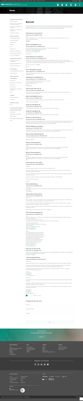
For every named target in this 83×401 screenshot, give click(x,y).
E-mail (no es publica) (30, 308)
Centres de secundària (31, 349)
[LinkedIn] (41, 364)
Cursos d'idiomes (13, 354)
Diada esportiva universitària (15, 114)
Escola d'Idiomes (13, 379)
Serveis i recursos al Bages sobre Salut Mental (16, 30)
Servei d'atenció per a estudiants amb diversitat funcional (16, 24)
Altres (11, 92)
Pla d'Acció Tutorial (13, 21)
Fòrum (25, 14)
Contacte (41, 336)
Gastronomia (12, 84)
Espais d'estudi (13, 42)
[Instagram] (38, 364)
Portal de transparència (62, 348)
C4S (22, 379)
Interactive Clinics (24, 376)
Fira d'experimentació (14, 97)
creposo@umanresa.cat (47, 28)
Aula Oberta (12, 99)
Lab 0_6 (11, 380)
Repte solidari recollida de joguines (16, 118)
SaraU (11, 120)
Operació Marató (13, 116)
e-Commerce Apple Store (15, 55)
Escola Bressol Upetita (14, 382)
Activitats (12, 95)
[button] (80, 4)
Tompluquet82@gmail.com (31, 229)
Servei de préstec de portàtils (15, 53)
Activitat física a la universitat (15, 58)
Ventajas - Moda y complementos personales (16, 89)
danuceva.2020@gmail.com (35, 51)
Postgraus (11, 351)
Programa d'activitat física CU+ (15, 63)
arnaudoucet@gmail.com (30, 275)
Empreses (28, 350)
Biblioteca (12, 44)
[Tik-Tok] (44, 364)
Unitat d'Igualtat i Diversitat (15, 38)
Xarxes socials (45, 350)
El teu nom (28, 304)
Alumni (28, 351)
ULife (11, 46)
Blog (43, 349)
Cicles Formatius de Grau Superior (16, 348)
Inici (10, 14)
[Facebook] (35, 364)
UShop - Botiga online (14, 76)
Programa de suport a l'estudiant (16, 19)
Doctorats (11, 353)
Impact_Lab (23, 382)
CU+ (11, 376)
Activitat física (12, 80)
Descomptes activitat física (15, 65)
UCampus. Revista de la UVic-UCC (48, 351)
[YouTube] (48, 364)
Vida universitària (13, 68)
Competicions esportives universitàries (14, 61)
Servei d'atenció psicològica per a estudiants (16, 27)
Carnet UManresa (13, 78)
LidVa (22, 380)
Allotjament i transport (21, 14)
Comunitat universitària (14, 14)
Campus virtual (61, 349)
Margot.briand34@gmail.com (31, 227)
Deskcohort (23, 377)
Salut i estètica (13, 86)
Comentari (28, 313)
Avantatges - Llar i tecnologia (15, 82)
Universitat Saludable (14, 40)
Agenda (43, 348)
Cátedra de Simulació (14, 377)
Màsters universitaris (13, 349)
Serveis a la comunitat (14, 36)
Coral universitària (13, 73)
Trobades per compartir (14, 32)
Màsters (11, 350)
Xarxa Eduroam (13, 48)
